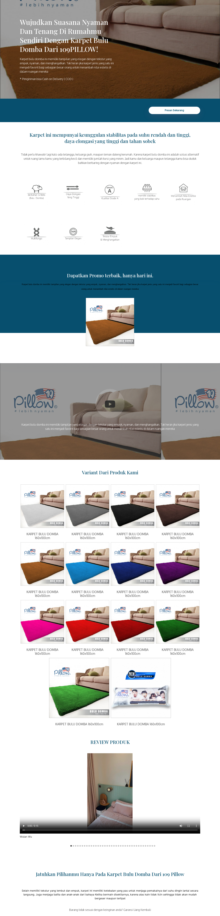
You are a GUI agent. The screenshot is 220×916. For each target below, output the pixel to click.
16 (105, 846)
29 (134, 846)
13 (98, 846)
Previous (63, 798)
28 (132, 846)
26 (127, 846)
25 (125, 846)
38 (154, 846)
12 (96, 846)
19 (111, 846)
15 (102, 846)
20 (114, 846)
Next (157, 798)
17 (107, 846)
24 (123, 846)
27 (129, 846)
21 (116, 846)
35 (147, 846)
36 (150, 846)
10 (91, 846)
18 (109, 846)
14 (100, 846)
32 (141, 846)
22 (118, 846)
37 (152, 846)
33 (143, 846)
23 (120, 846)
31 (138, 846)
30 (136, 846)
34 (145, 846)
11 (93, 846)
